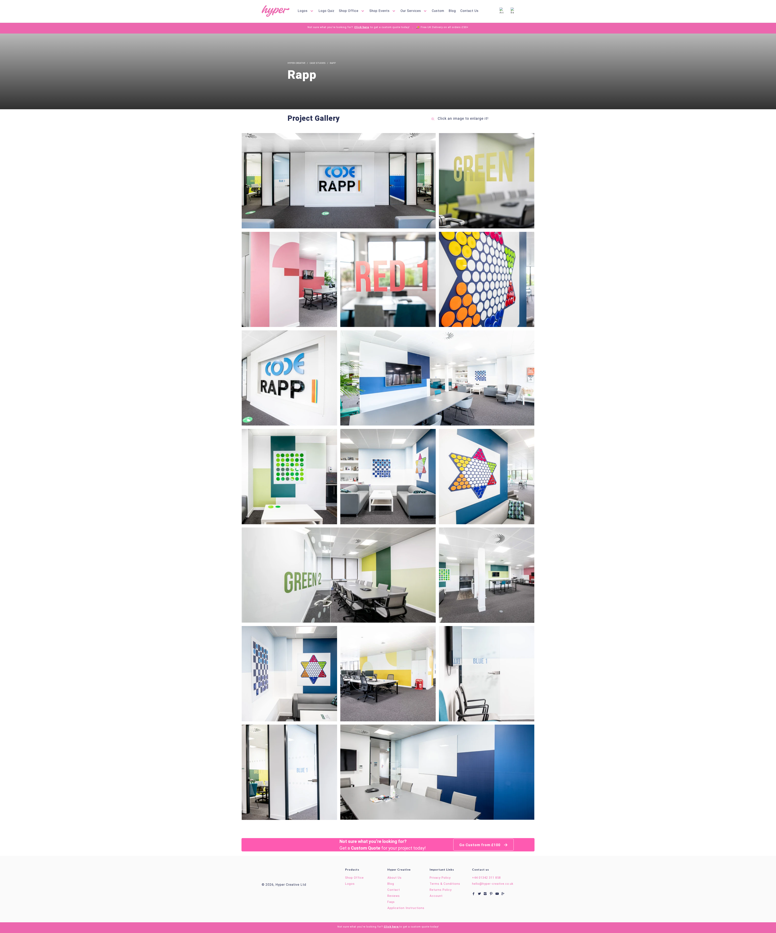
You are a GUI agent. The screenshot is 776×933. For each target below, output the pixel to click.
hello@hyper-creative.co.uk (492, 884)
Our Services (411, 11)
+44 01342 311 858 (486, 877)
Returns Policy (441, 890)
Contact (393, 890)
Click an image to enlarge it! (462, 118)
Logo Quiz (326, 11)
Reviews (393, 896)
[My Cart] (512, 10)
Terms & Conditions (445, 884)
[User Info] (502, 10)
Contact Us (469, 11)
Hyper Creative (296, 63)
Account (436, 896)
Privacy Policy (440, 877)
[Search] (489, 11)
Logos (303, 11)
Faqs (391, 902)
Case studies (318, 63)
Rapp (333, 63)
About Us (394, 877)
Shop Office (349, 11)
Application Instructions (405, 908)
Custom (438, 11)
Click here (361, 27)
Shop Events (380, 11)
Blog (452, 11)
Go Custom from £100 (480, 845)
